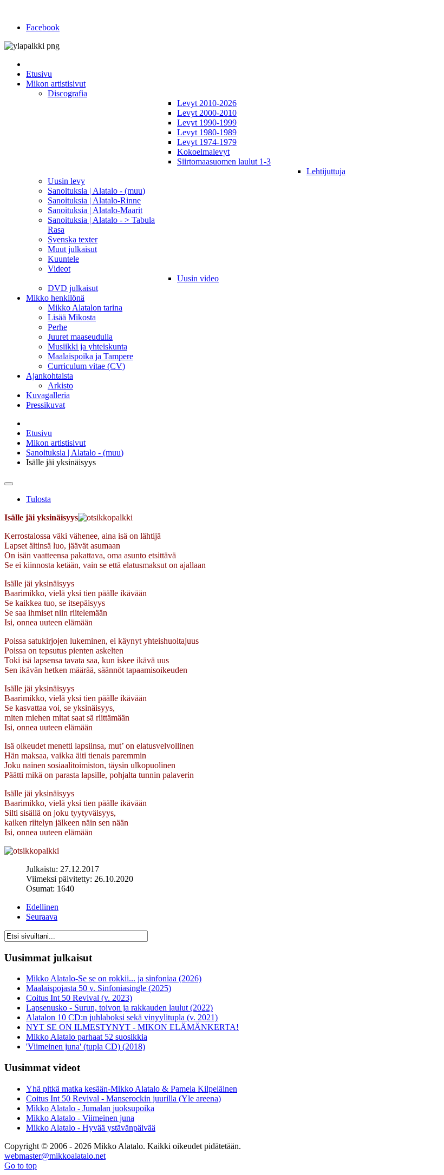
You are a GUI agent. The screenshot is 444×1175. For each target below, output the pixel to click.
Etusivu (39, 433)
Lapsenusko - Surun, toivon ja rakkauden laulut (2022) (119, 1007)
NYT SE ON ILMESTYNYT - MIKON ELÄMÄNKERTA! (132, 1027)
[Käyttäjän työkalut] (8, 483)
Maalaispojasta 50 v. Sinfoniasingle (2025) (98, 988)
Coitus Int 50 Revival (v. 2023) (79, 997)
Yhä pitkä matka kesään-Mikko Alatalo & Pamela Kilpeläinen (131, 1088)
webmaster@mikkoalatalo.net (55, 1155)
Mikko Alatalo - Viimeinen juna (80, 1118)
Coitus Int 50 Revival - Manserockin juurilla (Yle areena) (123, 1098)
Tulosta (38, 499)
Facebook (43, 27)
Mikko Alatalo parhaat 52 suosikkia (86, 1036)
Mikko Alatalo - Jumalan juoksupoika (90, 1108)
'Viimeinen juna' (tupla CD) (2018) (85, 1046)
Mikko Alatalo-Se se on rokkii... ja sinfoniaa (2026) (113, 978)
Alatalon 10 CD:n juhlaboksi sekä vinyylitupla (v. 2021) (122, 1017)
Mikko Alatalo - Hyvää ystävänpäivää (90, 1127)
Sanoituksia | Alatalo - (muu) (74, 452)
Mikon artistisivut (56, 442)
